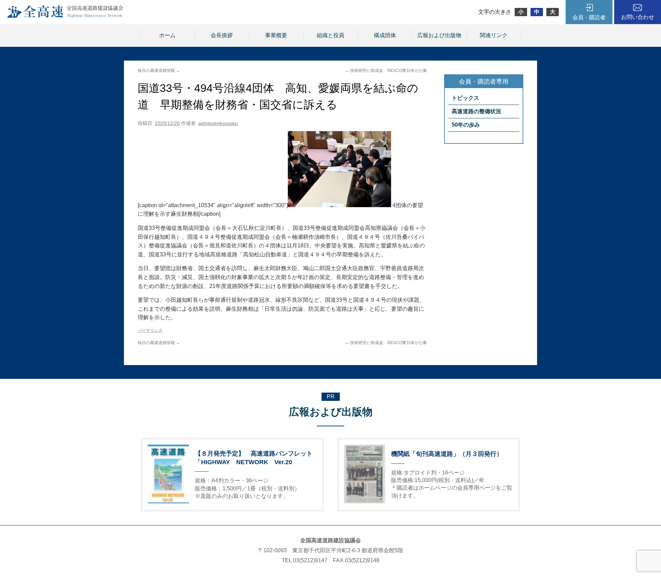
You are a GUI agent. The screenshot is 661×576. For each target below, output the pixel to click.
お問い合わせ (637, 17)
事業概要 (276, 35)
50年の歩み (466, 125)
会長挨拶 (222, 35)
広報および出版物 (439, 35)
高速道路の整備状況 (476, 111)
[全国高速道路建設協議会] (65, 16)
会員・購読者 (589, 17)
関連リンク (493, 35)
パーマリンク (150, 330)
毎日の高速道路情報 (159, 70)
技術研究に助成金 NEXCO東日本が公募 (386, 70)
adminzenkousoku (218, 123)
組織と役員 (330, 35)
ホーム (167, 35)
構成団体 (385, 35)
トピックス (465, 98)
